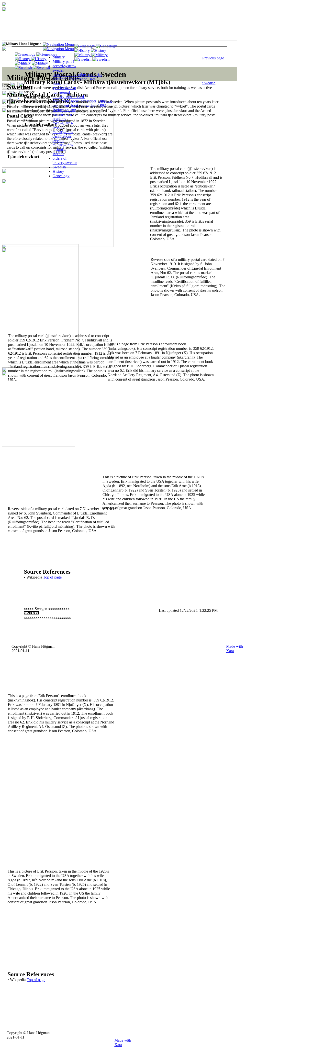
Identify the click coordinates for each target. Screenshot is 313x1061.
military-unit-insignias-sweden (63, 149)
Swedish (208, 83)
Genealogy (61, 176)
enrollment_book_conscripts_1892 (79, 105)
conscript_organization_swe (74, 79)
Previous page (213, 58)
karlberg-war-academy (63, 116)
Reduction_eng (64, 110)
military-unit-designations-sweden (63, 136)
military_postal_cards (69, 97)
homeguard (61, 92)
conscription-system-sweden (64, 85)
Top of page (36, 980)
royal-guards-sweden (63, 125)
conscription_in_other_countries (77, 75)
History (58, 171)
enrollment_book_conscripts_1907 (79, 101)
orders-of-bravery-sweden (65, 160)
